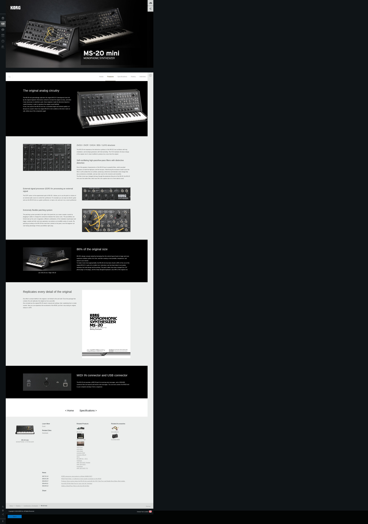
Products (3, 24)
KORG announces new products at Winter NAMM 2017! (76, 476)
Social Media (3, 514)
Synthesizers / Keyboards (31, 505)
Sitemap (148, 506)
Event (152, 109)
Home (3, 18)
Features (3, 30)
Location (3, 511)
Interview (143, 76)
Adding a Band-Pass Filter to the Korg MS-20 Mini (75, 486)
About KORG (3, 521)
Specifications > (88, 410)
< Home (69, 410)
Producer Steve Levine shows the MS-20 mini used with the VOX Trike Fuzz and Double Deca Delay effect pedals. (93, 481)
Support (3, 41)
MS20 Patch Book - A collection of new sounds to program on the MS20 (81, 478)
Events (3, 35)
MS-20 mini (44, 505)
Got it (14, 516)
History (133, 76)
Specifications (122, 76)
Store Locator (3, 47)
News (3, 507)
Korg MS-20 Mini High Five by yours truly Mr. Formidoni (76, 483)
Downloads (45, 433)
